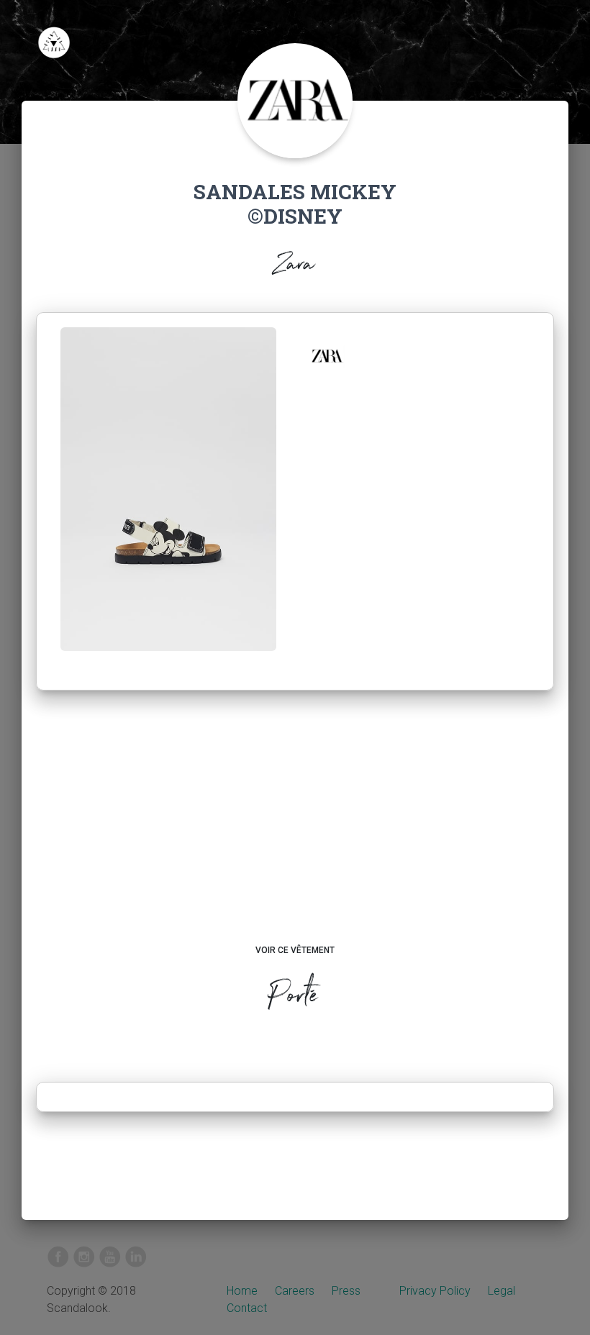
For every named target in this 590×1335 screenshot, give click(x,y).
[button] (327, 356)
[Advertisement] (295, 831)
